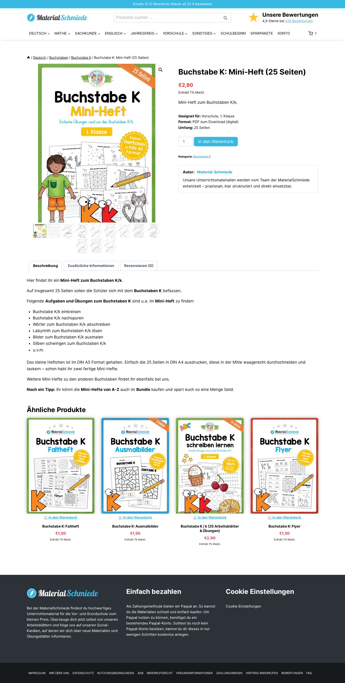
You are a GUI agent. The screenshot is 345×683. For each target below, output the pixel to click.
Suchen (226, 17)
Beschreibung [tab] (45, 265)
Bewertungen (292, 673)
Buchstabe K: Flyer (284, 526)
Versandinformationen (194, 673)
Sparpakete (261, 33)
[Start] (28, 58)
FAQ (309, 673)
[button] (160, 70)
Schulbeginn (233, 33)
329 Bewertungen (299, 21)
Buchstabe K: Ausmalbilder (135, 526)
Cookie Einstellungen (243, 606)
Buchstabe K (202, 156)
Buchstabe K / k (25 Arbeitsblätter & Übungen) (210, 528)
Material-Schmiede (214, 172)
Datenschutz (83, 673)
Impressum (37, 673)
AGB (140, 673)
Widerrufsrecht (160, 673)
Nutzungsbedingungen (115, 673)
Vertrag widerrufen (262, 673)
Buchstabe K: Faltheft (60, 526)
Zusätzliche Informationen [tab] (91, 265)
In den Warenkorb (216, 141)
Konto (284, 33)
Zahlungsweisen (229, 673)
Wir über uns (59, 673)
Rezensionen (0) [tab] (138, 265)
